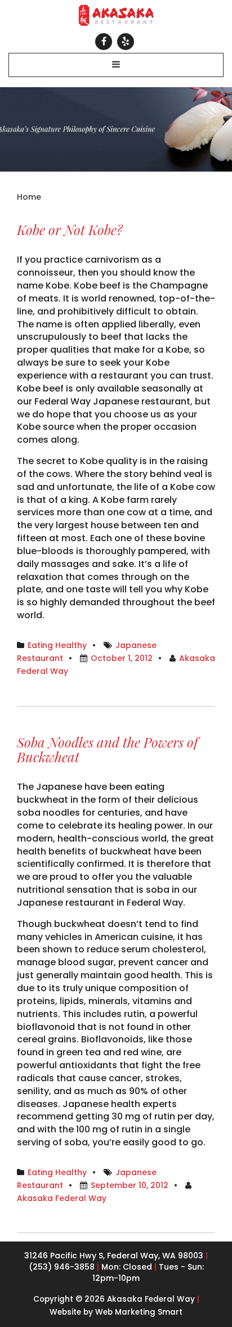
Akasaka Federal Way (61, 1198)
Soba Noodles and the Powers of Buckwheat (107, 749)
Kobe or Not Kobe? (70, 230)
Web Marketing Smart (138, 1312)
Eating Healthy (57, 645)
